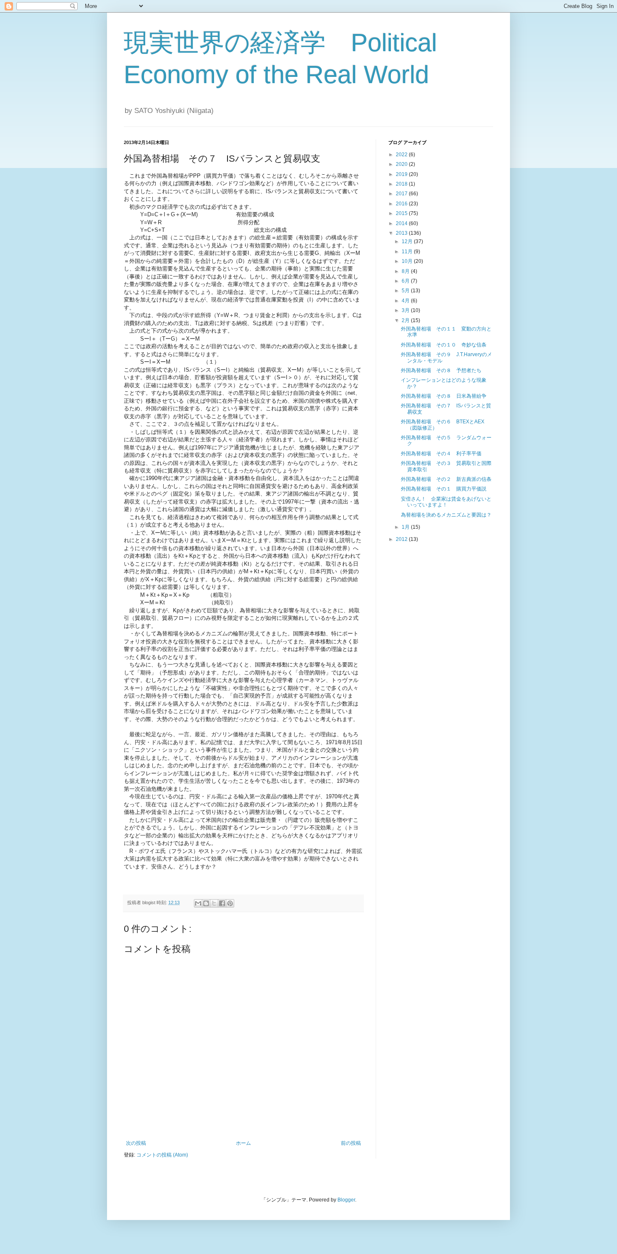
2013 (402, 233)
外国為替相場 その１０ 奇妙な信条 (443, 345)
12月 (408, 241)
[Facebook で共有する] (222, 903)
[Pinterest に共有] (230, 903)
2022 (402, 154)
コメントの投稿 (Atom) (162, 1155)
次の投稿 (136, 1143)
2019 (402, 174)
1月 (406, 527)
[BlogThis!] (206, 903)
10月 (408, 261)
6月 (406, 281)
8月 (406, 271)
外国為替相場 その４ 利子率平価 (441, 453)
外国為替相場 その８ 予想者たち (441, 370)
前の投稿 (351, 1143)
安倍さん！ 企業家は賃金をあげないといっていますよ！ (446, 502)
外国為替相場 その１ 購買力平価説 (443, 489)
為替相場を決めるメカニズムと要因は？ (446, 515)
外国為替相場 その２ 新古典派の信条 (446, 479)
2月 (406, 320)
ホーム (243, 1143)
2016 (402, 204)
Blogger (346, 1200)
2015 (402, 213)
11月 (408, 251)
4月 (406, 301)
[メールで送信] (198, 903)
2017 (402, 194)
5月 (406, 291)
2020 (402, 164)
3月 (406, 310)
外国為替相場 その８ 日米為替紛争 (443, 396)
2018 (402, 184)
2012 (402, 539)
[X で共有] (214, 903)
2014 (402, 223)
